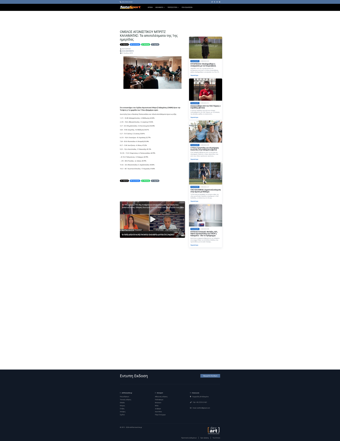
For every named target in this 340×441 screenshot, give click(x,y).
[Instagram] (217, 2)
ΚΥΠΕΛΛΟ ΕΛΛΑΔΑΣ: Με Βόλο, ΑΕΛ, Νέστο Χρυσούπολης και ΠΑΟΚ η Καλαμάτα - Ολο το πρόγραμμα (204, 233)
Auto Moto (158, 412)
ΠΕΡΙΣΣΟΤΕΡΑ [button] (172, 7)
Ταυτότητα (216, 438)
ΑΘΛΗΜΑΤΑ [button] (159, 7)
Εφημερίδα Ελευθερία (210, 376)
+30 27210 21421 (127, 2)
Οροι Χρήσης (204, 438)
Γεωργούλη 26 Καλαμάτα (200, 397)
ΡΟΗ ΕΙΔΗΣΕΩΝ (187, 7)
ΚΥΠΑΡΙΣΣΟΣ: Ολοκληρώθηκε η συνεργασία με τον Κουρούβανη (203, 65)
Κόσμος (122, 406)
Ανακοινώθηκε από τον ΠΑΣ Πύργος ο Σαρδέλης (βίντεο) (205, 107)
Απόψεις (123, 412)
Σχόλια (122, 415)
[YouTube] (219, 2)
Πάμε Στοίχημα (160, 415)
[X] (214, 2)
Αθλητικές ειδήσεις (161, 397)
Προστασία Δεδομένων (189, 438)
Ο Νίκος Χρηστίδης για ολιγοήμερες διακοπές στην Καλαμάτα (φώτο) (204, 149)
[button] (219, 7)
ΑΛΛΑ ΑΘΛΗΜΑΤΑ (128, 51)
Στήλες (122, 409)
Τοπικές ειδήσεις (125, 400)
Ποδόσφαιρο (159, 400)
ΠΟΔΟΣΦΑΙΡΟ (195, 61)
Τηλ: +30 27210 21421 (199, 402)
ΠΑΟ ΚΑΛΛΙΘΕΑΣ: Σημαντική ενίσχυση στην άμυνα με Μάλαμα (205, 190)
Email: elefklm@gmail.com (201, 408)
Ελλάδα (122, 403)
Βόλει (157, 406)
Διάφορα (158, 409)
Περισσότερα (194, 75)
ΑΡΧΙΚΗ (150, 7)
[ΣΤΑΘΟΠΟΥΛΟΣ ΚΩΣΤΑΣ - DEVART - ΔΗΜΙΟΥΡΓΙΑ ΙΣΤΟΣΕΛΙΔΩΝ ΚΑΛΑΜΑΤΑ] (213, 430)
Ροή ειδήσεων (124, 397)
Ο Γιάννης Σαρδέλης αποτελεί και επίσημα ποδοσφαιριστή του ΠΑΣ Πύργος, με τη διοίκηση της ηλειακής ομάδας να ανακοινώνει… (204, 112)
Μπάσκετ (158, 403)
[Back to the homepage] (130, 7)
